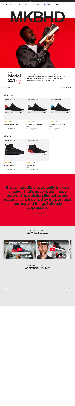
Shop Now (37, 59)
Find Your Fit (47, 4)
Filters (8, 87)
